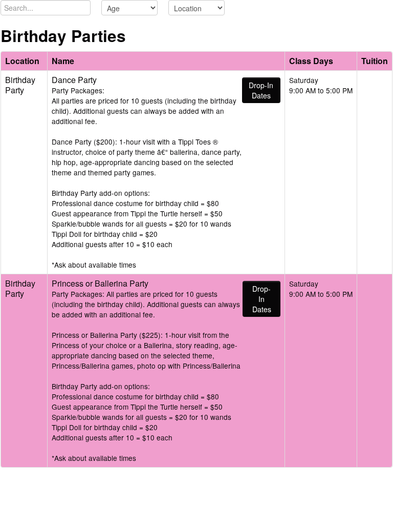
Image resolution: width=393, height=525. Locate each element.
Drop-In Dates (261, 90)
